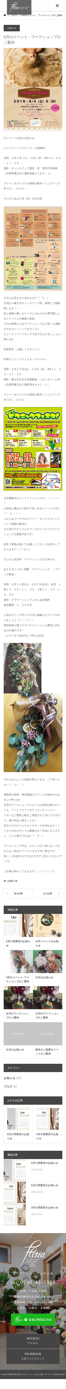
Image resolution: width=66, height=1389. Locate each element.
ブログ (8, 1086)
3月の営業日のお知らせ (44, 1207)
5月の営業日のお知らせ (44, 1185)
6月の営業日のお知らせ (44, 1162)
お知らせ (11, 28)
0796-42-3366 (38, 1282)
